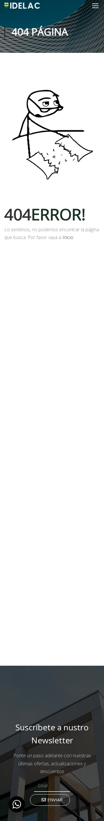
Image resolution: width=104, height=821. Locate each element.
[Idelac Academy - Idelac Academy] (22, 5)
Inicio (67, 237)
